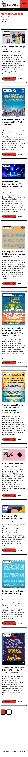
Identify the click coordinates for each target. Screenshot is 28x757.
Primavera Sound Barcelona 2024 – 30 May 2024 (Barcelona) (12, 184)
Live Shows (7, 90)
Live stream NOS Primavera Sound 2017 (12, 517)
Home (2, 19)
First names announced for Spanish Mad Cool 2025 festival (13, 122)
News (5, 451)
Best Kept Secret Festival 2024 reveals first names (13, 253)
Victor (15, 189)
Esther (18, 127)
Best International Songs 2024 (13, 48)
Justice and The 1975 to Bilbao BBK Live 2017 (13, 669)
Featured (6, 33)
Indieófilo (18, 51)
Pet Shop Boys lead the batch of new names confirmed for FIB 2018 (12, 331)
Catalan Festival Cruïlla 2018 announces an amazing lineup (12, 407)
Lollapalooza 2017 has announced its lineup (12, 592)
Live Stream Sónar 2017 (13, 463)
